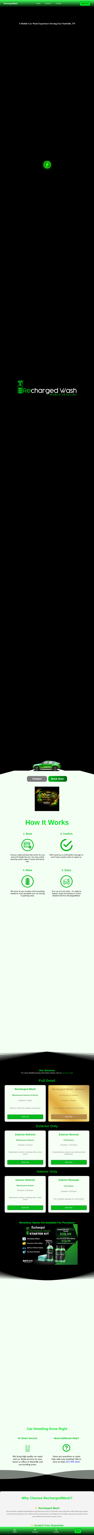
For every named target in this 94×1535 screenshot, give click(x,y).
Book (78, 1531)
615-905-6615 (73, 1462)
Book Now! (57, 778)
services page (67, 1073)
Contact (36, 778)
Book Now (85, 3)
